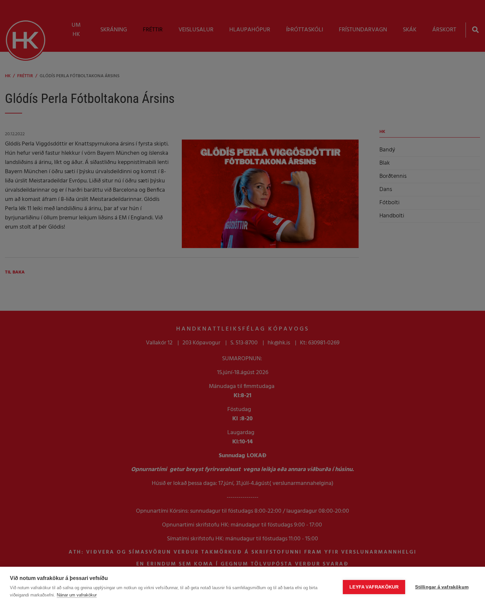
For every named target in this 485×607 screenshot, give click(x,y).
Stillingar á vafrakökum (442, 587)
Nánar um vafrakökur (77, 594)
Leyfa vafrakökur (374, 587)
